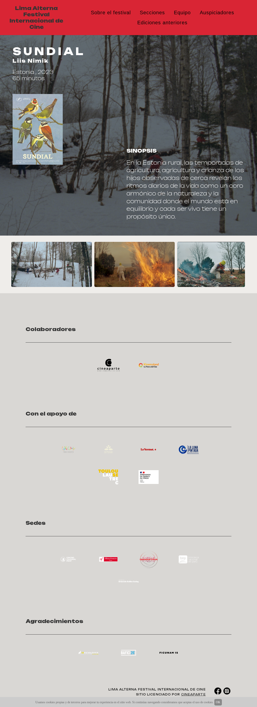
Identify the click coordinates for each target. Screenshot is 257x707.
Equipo (182, 12)
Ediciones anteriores (162, 22)
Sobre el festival (111, 12)
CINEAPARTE (193, 694)
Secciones (152, 12)
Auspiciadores (217, 12)
